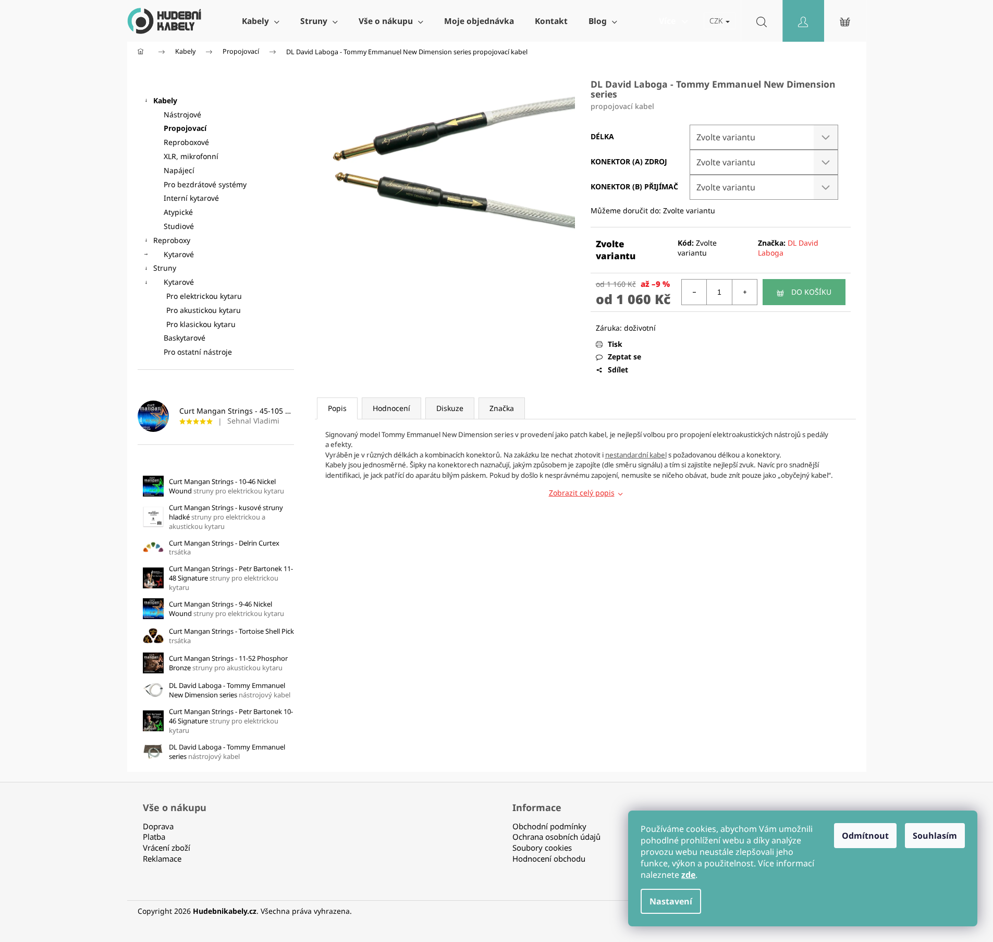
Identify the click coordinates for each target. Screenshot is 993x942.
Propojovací (185, 128)
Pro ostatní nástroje (198, 352)
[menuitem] (260, 21)
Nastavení (670, 901)
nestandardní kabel (636, 455)
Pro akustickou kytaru (203, 310)
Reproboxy (171, 240)
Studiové (179, 226)
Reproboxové (186, 142)
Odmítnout (865, 835)
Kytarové (179, 254)
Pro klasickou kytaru (201, 324)
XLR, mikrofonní (191, 156)
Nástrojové (182, 114)
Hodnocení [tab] (391, 408)
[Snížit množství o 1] (694, 292)
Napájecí (179, 170)
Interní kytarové (191, 198)
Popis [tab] (337, 408)
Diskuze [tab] (449, 408)
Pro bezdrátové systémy (205, 184)
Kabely (165, 100)
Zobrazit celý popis (582, 493)
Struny (164, 268)
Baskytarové (184, 338)
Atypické (178, 212)
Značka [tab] (501, 408)
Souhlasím (935, 835)
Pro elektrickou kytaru (204, 296)
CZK (717, 21)
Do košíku (811, 292)
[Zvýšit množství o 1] (744, 292)
